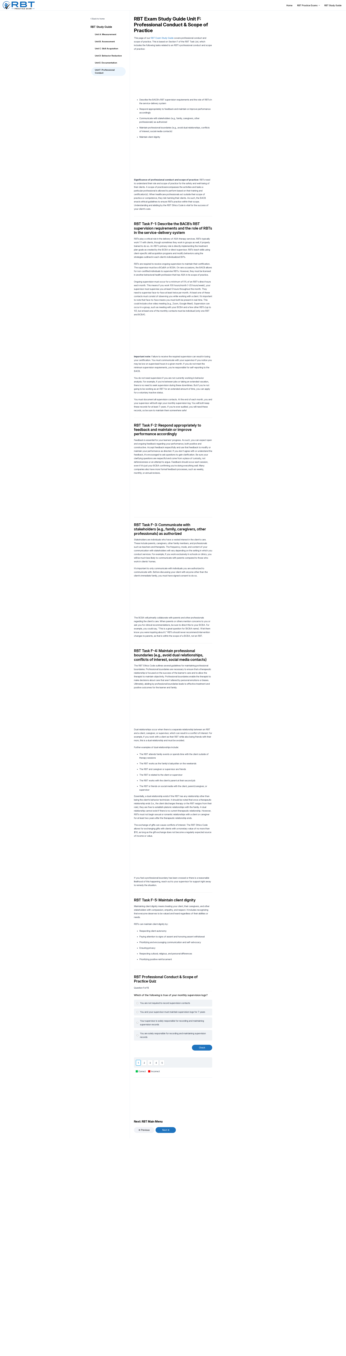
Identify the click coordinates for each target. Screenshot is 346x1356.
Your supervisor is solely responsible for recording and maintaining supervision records (172, 1022)
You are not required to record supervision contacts (165, 1003)
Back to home (98, 19)
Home (289, 5)
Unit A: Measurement (105, 34)
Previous (145, 1130)
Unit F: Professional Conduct (105, 71)
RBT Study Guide (333, 5)
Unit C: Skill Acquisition (106, 48)
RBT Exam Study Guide (162, 38)
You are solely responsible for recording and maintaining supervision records (173, 1035)
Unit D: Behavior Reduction (108, 55)
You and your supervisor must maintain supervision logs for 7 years (172, 1012)
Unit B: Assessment (105, 41)
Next (164, 1130)
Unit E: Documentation (106, 62)
